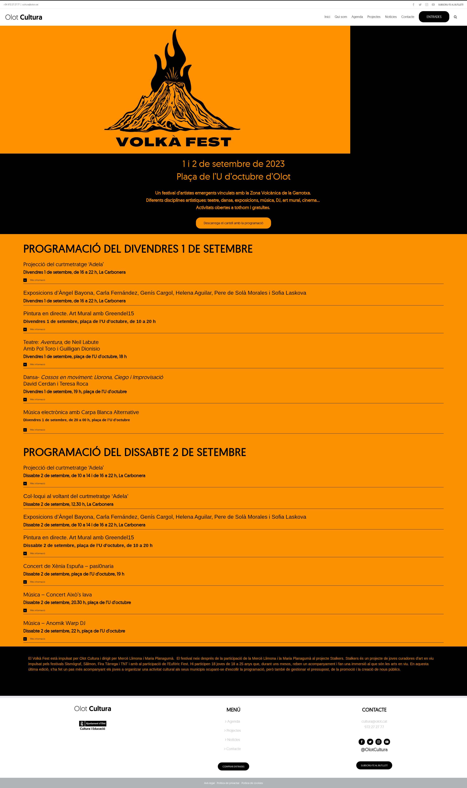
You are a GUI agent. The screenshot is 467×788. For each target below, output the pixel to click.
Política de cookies (252, 783)
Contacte (233, 748)
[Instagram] (378, 742)
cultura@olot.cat (374, 721)
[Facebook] (362, 742)
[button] (455, 16)
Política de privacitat (228, 783)
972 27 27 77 (374, 726)
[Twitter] (370, 742)
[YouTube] (387, 742)
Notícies (233, 739)
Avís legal (209, 783)
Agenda (233, 721)
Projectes (234, 730)
